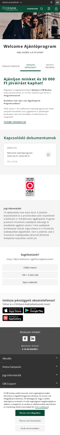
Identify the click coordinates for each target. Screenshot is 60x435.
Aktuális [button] (7, 358)
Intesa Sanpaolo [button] (11, 367)
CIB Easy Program (49, 66)
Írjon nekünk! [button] (30, 282)
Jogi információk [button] (11, 375)
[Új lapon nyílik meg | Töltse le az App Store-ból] (12, 310)
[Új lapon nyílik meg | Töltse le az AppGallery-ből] (12, 318)
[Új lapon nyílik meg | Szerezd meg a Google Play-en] (34, 310)
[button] (41, 8)
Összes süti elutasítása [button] (30, 420)
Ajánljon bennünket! (30, 66)
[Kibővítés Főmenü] (49, 8)
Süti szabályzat (41, 407)
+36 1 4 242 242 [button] (30, 274)
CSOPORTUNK (32, 9)
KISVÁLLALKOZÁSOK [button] (10, 2)
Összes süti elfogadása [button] (30, 413)
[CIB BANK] (10, 8)
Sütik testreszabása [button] (30, 428)
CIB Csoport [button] (9, 383)
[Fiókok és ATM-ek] (52, 2)
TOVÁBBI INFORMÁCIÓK (15, 122)
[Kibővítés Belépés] (56, 8)
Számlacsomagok (11, 66)
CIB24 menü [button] (30, 267)
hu (57, 2)
